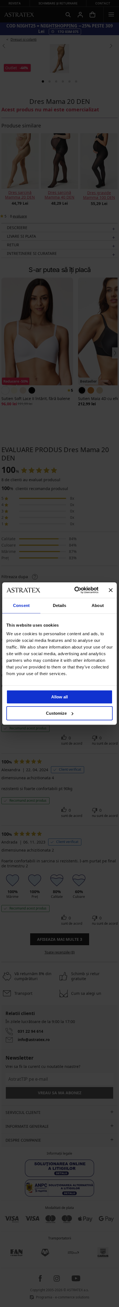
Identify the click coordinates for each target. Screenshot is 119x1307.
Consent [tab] (21, 605)
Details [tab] (59, 605)
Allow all (59, 696)
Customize (56, 713)
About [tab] (98, 605)
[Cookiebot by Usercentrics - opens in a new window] (75, 590)
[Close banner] (111, 590)
